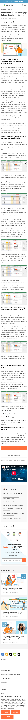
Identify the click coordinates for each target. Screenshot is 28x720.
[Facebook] (2, 22)
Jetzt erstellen (24, 560)
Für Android (14, 654)
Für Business (8, 9)
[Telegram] (11, 22)
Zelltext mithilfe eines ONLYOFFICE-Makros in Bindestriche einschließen (12, 613)
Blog (2, 9)
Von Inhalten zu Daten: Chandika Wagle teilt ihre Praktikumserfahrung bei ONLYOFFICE (13, 638)
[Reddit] (9, 22)
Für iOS (19, 654)
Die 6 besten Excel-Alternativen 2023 (12, 518)
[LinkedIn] (6, 22)
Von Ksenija (15, 18)
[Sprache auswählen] (25, 5)
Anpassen (15, 712)
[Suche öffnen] (22, 5)
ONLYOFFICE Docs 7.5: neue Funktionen (12, 493)
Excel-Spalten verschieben (9, 502)
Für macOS (10, 654)
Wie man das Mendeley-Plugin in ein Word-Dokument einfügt (12, 589)
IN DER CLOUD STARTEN (13, 447)
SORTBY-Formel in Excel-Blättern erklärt (13, 505)
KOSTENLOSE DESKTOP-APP (14, 455)
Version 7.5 (5, 142)
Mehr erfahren (10, 708)
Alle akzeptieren (7, 716)
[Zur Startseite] (8, 5)
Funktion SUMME (17, 175)
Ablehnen (5, 712)
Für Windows (2, 654)
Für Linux (6, 654)
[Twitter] (4, 22)
